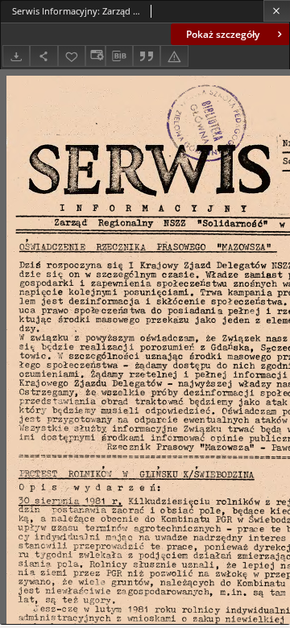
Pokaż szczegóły (222, 34)
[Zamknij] (276, 11)
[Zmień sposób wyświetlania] (95, 56)
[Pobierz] (16, 56)
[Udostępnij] (43, 56)
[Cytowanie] (146, 56)
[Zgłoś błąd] (174, 56)
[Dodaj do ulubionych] (71, 56)
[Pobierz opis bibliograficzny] (119, 56)
